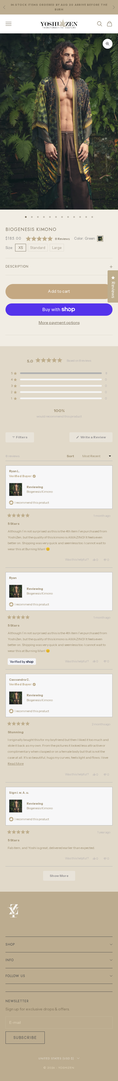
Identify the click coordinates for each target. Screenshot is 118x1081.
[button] (48, 239)
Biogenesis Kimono (40, 492)
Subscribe (25, 1037)
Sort (71, 456)
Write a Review (96, 438)
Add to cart (59, 291)
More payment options (59, 322)
